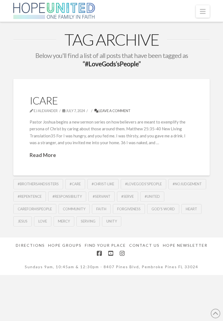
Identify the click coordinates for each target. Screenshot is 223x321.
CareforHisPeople (35, 209)
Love (42, 221)
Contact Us (144, 245)
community (74, 209)
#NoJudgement (187, 184)
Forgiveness (129, 209)
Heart (191, 209)
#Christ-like (103, 184)
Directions (30, 245)
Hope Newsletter (185, 245)
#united (152, 196)
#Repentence (30, 196)
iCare (44, 100)
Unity (111, 221)
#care (75, 184)
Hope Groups (65, 245)
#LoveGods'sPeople (143, 184)
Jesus (22, 221)
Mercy (64, 221)
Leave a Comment (114, 111)
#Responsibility (67, 196)
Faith (101, 209)
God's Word (163, 209)
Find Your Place (105, 245)
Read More (43, 155)
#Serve (127, 196)
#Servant (101, 196)
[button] (203, 11)
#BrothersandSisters (38, 184)
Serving (88, 221)
